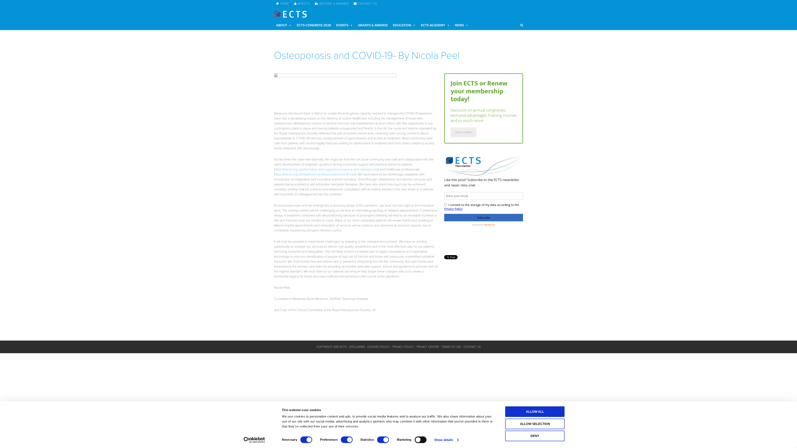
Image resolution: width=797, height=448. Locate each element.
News (459, 25)
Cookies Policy (378, 347)
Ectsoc (290, 14)
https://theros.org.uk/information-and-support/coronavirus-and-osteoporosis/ (327, 169)
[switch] (347, 439)
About (281, 25)
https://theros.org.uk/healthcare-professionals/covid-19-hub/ (315, 174)
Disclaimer (357, 347)
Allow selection (535, 424)
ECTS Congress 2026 (314, 25)
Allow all (535, 411)
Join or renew (463, 132)
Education (402, 25)
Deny (535, 436)
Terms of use (451, 347)
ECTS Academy (433, 25)
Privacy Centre (428, 347)
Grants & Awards (373, 25)
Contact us (472, 347)
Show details (443, 440)
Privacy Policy (403, 347)
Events (342, 25)
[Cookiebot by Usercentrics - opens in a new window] (254, 440)
